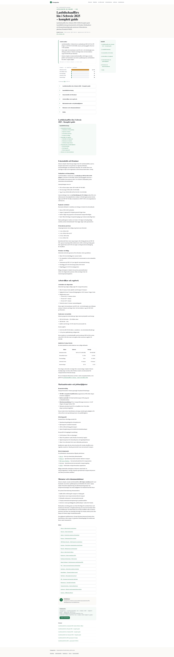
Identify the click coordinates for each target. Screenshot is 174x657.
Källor (64, 112)
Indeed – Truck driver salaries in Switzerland (70, 535)
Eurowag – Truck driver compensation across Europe (71, 545)
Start (57, 7)
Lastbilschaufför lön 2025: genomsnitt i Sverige (68, 637)
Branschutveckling (65, 146)
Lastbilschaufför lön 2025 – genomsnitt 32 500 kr (68, 640)
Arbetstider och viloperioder (67, 139)
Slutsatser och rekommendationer (71, 107)
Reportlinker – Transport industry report (69, 572)
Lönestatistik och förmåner (70, 94)
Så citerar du (60, 34)
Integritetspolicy (58, 653)
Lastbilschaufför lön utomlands (64, 7)
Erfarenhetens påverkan (66, 133)
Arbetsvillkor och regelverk (70, 99)
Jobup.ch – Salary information (67, 531)
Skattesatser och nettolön (67, 140)
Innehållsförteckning (68, 90)
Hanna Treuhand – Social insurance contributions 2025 (72, 562)
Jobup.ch (62, 458)
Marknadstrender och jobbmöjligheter (73, 103)
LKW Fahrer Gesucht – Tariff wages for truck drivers (71, 541)
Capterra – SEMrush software (67, 592)
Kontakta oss (65, 653)
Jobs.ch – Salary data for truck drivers (68, 528)
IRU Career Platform (64, 461)
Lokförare (115, 2)
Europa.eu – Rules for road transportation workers (71, 589)
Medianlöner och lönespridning (68, 129)
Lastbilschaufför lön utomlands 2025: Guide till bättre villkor (70, 625)
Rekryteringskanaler (66, 150)
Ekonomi (90, 2)
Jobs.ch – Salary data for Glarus (67, 552)
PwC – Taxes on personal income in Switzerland (70, 565)
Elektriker (95, 2)
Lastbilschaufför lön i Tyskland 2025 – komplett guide (69, 631)
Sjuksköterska (121, 2)
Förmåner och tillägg (66, 135)
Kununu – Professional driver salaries (68, 538)
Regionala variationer (66, 131)
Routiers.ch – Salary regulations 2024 (68, 555)
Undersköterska (108, 2)
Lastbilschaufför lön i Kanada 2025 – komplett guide (69, 628)
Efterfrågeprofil (65, 148)
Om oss (70, 653)
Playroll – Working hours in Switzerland (69, 548)
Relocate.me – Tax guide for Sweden (68, 582)
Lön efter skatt (101, 2)
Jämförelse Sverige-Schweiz (67, 142)
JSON (65, 81)
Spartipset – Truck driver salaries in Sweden (70, 569)
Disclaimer (52, 653)
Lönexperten (55, 2)
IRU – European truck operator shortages (69, 579)
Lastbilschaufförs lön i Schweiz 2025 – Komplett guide (76, 86)
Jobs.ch (61, 456)
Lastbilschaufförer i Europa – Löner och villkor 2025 (75, 377)
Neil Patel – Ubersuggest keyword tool (68, 575)
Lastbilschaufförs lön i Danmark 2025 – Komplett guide (69, 634)
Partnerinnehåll (76, 653)
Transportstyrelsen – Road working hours (69, 586)
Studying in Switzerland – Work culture (69, 558)
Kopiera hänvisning (65, 617)
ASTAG (61, 465)
